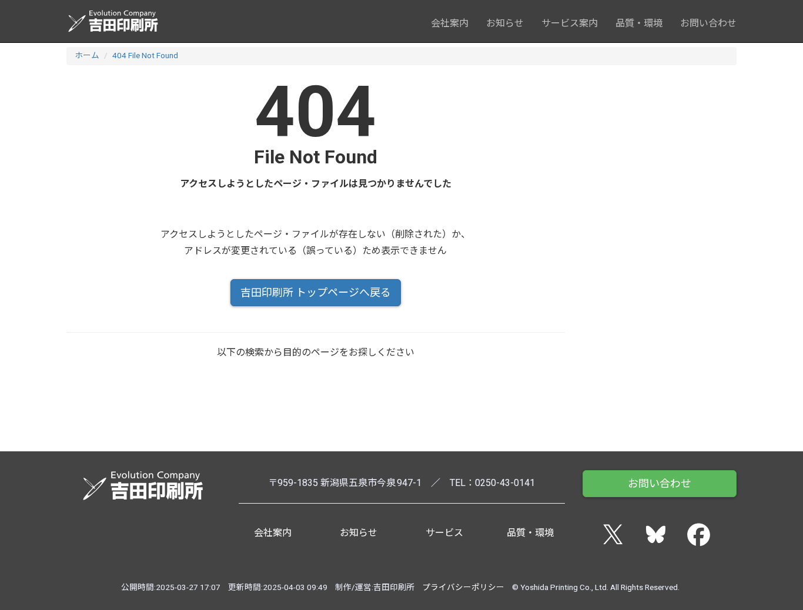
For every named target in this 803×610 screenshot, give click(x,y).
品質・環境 (639, 23)
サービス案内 (569, 23)
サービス (444, 532)
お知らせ (505, 23)
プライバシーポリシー (463, 587)
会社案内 (450, 23)
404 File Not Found (145, 55)
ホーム (87, 55)
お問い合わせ (708, 23)
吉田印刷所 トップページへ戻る (315, 292)
